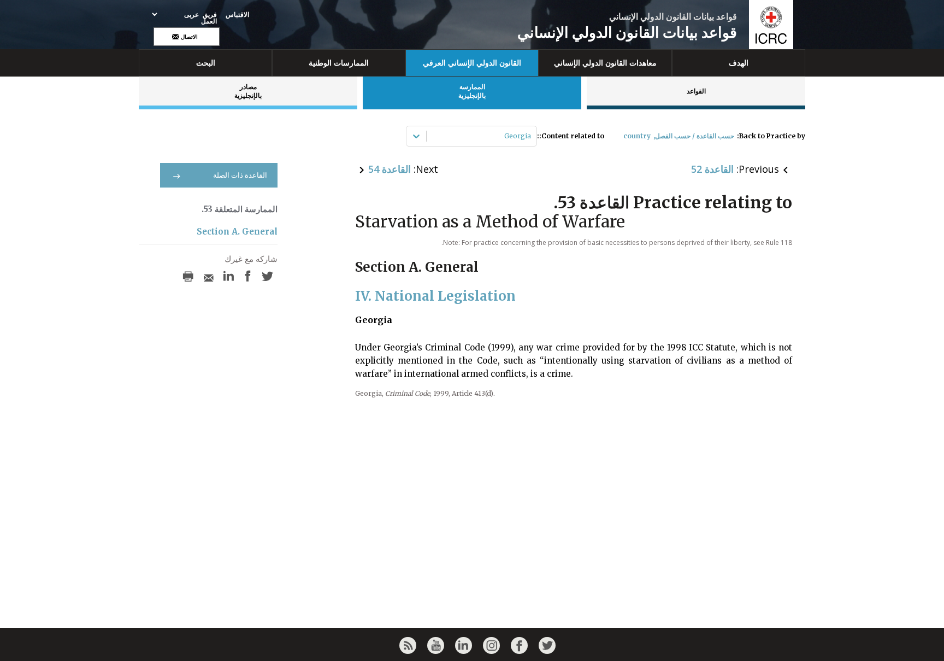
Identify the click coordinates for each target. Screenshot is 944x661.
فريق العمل (209, 18)
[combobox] (530, 136)
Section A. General (237, 231)
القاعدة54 (389, 169)
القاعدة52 (712, 169)
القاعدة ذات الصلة (240, 175)
